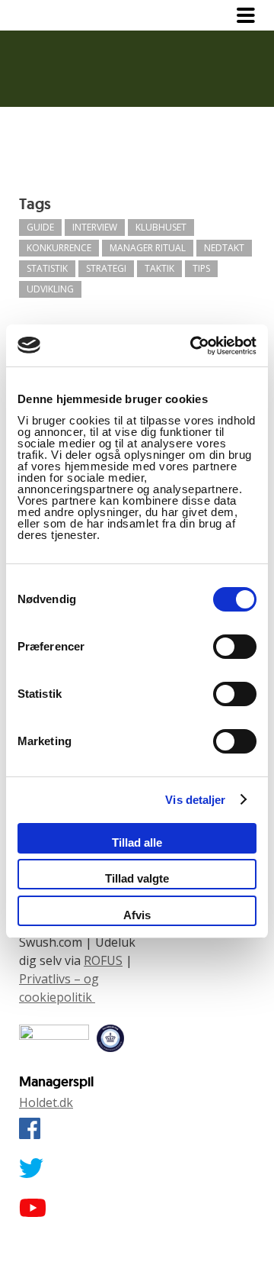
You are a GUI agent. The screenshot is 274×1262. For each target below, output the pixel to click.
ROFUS (103, 960)
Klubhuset (160, 227)
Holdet (49, 15)
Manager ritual (148, 247)
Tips (201, 268)
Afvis (137, 915)
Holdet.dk (46, 1102)
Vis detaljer (195, 799)
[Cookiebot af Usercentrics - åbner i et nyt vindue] (193, 346)
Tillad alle (137, 842)
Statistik (47, 268)
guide (40, 227)
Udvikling (50, 288)
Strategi (106, 268)
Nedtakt (224, 247)
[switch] (234, 646)
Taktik (159, 268)
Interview (94, 227)
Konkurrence (59, 247)
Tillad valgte (137, 878)
